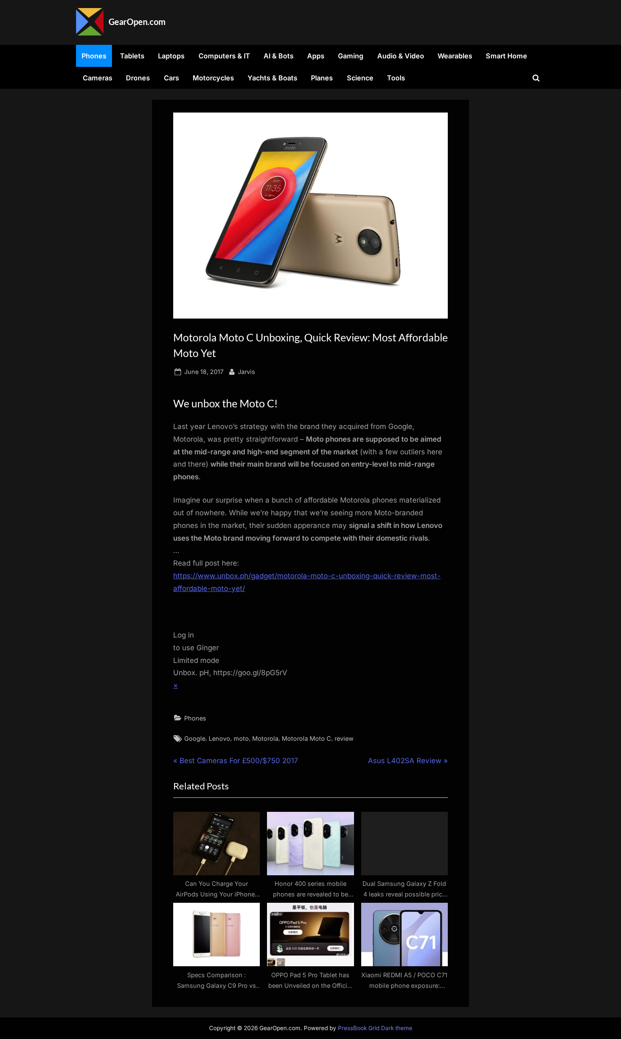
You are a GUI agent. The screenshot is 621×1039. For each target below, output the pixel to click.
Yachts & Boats (272, 78)
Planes (322, 78)
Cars (171, 78)
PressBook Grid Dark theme (375, 1028)
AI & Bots (279, 56)
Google (194, 738)
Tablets (132, 56)
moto (241, 738)
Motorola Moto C (306, 738)
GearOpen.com (137, 21)
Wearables (455, 56)
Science (360, 78)
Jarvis (246, 371)
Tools (396, 78)
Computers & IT (224, 56)
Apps (315, 56)
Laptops (171, 56)
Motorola (265, 738)
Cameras (97, 78)
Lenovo (219, 738)
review (344, 738)
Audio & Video (400, 56)
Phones (94, 56)
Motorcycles (213, 78)
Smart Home (506, 56)
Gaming (350, 56)
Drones (138, 78)
